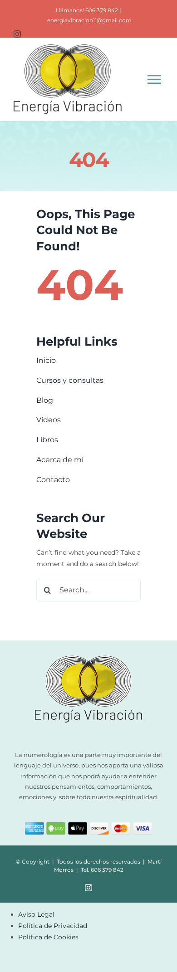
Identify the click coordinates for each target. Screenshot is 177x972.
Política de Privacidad (52, 926)
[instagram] (17, 34)
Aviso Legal (36, 914)
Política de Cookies (48, 937)
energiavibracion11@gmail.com (89, 20)
